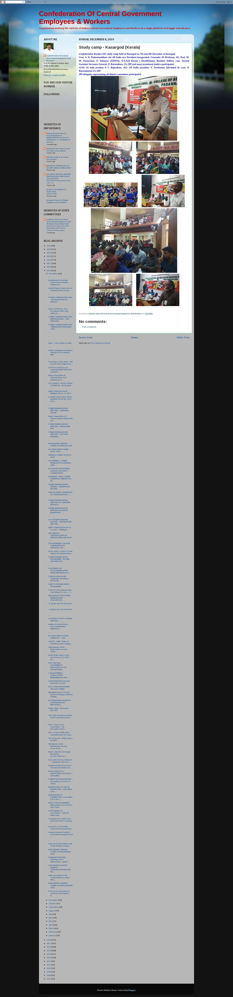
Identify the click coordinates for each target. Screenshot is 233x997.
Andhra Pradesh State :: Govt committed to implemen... (58, 626)
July (50, 914)
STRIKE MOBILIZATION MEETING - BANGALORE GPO (59, 426)
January (52, 936)
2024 (49, 253)
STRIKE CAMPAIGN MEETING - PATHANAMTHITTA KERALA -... (60, 300)
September (54, 907)
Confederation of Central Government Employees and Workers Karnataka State (59, 222)
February (53, 932)
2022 (49, 260)
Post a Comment (89, 327)
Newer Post (85, 337)
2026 (49, 246)
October (52, 904)
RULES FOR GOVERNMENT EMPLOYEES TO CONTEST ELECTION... (60, 805)
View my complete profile (55, 75)
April (51, 925)
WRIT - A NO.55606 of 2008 (59, 343)
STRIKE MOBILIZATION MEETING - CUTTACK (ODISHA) (58, 434)
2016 (49, 947)
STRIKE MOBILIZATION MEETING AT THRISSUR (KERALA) (59, 502)
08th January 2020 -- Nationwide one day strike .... (57, 649)
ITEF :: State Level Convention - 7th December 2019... (57, 727)
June (51, 918)
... (49, 294)
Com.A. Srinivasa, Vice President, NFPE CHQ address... (58, 311)
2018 (49, 940)
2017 (49, 943)
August (52, 911)
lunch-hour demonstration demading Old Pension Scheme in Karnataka (58, 228)
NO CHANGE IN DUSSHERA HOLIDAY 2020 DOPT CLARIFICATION (59, 471)
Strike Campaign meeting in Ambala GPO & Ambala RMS (60, 352)
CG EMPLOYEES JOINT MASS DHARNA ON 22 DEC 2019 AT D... (60, 399)
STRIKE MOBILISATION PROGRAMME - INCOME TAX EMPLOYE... (59, 559)
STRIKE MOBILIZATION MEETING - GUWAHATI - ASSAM (59, 411)
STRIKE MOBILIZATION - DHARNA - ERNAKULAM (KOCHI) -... (59, 487)
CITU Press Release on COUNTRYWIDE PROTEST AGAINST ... (60, 370)
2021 (49, 263)
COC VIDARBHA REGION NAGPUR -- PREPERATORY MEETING (60, 522)
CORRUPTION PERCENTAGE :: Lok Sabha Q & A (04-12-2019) (60, 781)
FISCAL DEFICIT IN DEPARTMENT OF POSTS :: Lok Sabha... (60, 773)
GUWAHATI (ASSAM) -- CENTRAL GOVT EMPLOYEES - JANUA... (58, 859)
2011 (49, 965)
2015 (49, 951)
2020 (49, 267)
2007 (49, 979)
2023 (49, 256)
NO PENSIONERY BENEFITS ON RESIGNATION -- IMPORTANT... (59, 703)
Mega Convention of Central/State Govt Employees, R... (57, 377)
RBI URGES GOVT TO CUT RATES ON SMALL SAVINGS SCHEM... (60, 695)
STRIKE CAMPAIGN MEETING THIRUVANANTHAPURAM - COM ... (60, 327)
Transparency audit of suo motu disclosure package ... (60, 821)
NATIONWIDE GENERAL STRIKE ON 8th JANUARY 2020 (59, 852)
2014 (49, 954)
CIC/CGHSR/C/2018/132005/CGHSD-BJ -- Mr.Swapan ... (60, 385)
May (51, 921)
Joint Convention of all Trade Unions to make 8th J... (59, 878)
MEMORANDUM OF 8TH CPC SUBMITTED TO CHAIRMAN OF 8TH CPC (59, 140)
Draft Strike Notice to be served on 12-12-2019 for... (58, 657)
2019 (49, 271)
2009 (49, 972)
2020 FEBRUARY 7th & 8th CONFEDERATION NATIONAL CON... (59, 545)
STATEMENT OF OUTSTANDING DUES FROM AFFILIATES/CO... (59, 571)
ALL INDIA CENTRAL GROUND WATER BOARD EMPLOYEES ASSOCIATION (59, 176)
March (52, 928)
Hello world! (52, 194)
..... (49, 347)
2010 (49, 968)
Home (134, 337)
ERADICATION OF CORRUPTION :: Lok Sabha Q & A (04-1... (60, 797)
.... (49, 277)
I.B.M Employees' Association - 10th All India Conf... (58, 813)
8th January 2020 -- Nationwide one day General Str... (57, 746)
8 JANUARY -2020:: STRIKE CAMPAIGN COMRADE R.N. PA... (60, 479)
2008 (49, 975)
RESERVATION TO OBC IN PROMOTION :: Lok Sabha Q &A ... (60, 789)
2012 (49, 961)
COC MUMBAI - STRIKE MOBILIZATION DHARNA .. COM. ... (60, 463)
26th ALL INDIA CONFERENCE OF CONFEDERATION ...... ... (60, 494)
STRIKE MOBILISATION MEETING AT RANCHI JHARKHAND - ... (58, 510)
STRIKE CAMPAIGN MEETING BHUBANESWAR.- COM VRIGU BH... (60, 319)
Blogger (132, 990)
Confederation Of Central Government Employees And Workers (58, 58)
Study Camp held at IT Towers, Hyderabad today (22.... (60, 418)
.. (48, 840)
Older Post (183, 337)
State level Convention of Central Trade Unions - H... (59, 893)
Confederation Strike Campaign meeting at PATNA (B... (58, 578)
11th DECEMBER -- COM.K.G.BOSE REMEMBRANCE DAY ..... (59, 675)
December (53, 274)
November (53, 900)
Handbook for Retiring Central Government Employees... (58, 282)
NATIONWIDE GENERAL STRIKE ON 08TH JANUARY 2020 (60, 885)
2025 (49, 249)
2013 (49, 958)
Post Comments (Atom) (100, 343)
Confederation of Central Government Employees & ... (60, 834)
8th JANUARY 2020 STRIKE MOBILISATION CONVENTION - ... (59, 598)
